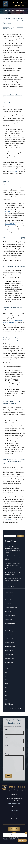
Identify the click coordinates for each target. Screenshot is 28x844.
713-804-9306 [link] (20, 6)
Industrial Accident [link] (7, 28)
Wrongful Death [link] (9, 658)
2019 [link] (6, 695)
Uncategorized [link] (9, 654)
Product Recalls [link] (9, 638)
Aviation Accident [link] (9, 596)
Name (6, 729)
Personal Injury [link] (9, 631)
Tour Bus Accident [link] (10, 646)
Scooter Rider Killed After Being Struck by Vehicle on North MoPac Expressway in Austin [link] (12, 549)
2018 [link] (6, 699)
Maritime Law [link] (8, 619)
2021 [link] (6, 687)
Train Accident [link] (9, 650)
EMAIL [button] (16, 2)
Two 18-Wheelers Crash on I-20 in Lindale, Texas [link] (13, 573)
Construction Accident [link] (11, 607)
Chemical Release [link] (9, 600)
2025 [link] (6, 672)
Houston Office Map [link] (14, 803)
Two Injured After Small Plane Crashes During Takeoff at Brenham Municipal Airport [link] (13, 580)
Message (7, 754)
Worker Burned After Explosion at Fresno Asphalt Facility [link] (12, 557)
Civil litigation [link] (8, 604)
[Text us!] (22, 841)
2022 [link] (6, 684)
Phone (6, 745)
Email (7, 737)
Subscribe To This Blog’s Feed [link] (13, 708)
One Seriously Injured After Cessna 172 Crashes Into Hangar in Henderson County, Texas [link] (13, 566)
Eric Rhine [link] (6, 27)
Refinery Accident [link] (9, 642)
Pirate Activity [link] (8, 635)
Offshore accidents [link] (10, 623)
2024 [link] (6, 676)
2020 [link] (6, 691)
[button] (24, 1)
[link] (5, 3)
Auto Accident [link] (9, 592)
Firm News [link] (20, 27)
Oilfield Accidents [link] (9, 627)
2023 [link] (6, 680)
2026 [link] (6, 668)
